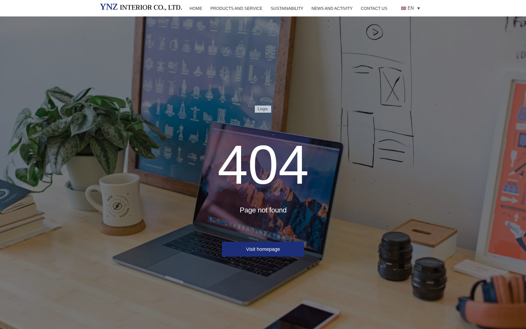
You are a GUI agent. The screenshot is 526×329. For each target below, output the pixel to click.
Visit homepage (263, 249)
